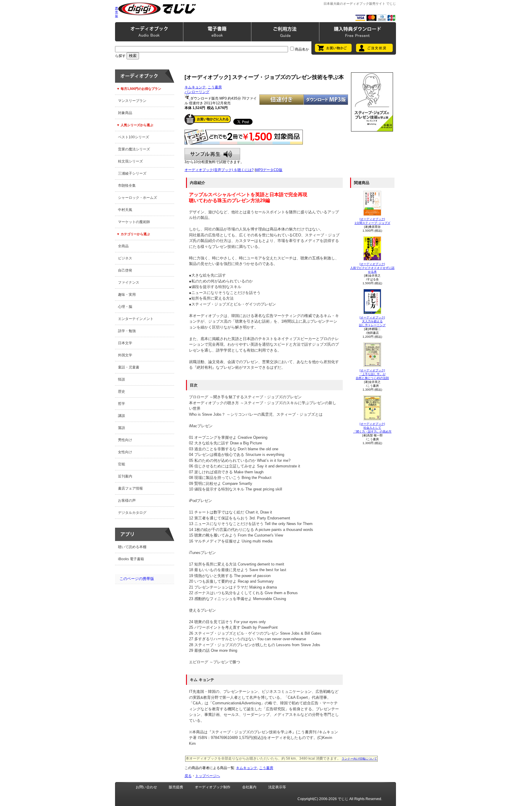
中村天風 (125, 210)
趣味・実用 (127, 294)
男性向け (125, 440)
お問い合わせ (146, 787)
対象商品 (125, 113)
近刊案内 (125, 476)
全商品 (123, 246)
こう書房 (215, 87)
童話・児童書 (128, 367)
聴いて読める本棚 (132, 547)
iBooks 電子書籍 (131, 559)
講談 (121, 416)
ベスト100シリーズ (133, 137)
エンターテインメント (135, 319)
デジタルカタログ (132, 513)
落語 (121, 428)
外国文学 (125, 355)
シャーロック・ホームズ (137, 198)
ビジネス (125, 258)
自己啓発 (125, 270)
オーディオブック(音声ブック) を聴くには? (219, 170)
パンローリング (197, 92)
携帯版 (116, 11)
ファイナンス (128, 282)
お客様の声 (127, 500)
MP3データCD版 (269, 170)
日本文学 (125, 343)
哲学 (121, 404)
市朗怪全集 (127, 185)
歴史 (121, 391)
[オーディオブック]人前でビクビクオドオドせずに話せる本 (372, 267)
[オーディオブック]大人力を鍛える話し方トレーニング (372, 321)
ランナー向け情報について (359, 758)
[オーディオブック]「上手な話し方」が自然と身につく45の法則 (372, 374)
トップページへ (207, 776)
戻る (188, 776)
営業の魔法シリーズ (134, 149)
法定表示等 (277, 787)
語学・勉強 (127, 331)
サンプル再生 (212, 154)
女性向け (125, 452)
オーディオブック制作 (212, 787)
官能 (121, 464)
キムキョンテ (195, 87)
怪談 (121, 379)
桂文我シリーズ (130, 161)
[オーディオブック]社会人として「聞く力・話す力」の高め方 (372, 427)
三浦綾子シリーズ (132, 173)
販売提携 (176, 787)
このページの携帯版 (136, 578)
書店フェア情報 (130, 488)
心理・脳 (125, 307)
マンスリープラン (132, 101)
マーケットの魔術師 (134, 222)
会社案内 (249, 787)
